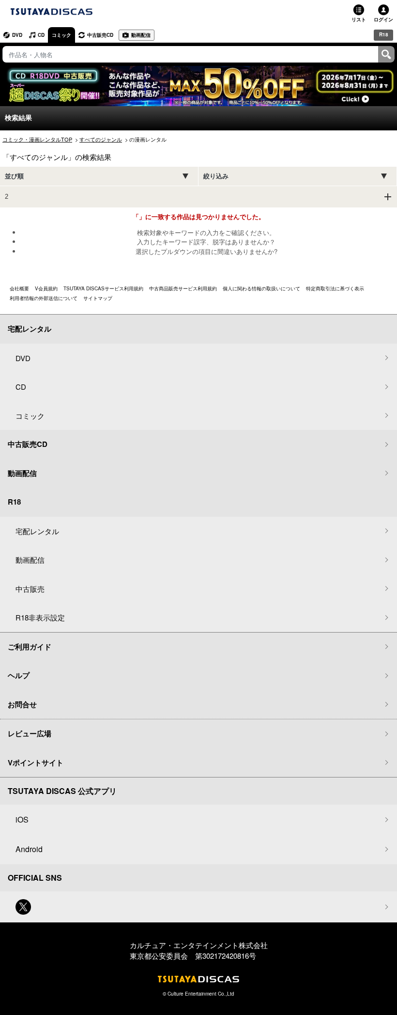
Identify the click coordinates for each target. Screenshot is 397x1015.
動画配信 (141, 35)
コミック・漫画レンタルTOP (37, 139)
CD (41, 35)
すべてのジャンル (100, 139)
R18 (383, 34)
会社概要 (19, 288)
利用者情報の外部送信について (43, 298)
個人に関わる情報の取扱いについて (261, 288)
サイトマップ (97, 298)
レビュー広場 (29, 733)
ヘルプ (19, 675)
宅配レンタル (37, 531)
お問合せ (22, 704)
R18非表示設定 (40, 617)
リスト (358, 19)
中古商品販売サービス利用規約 (183, 288)
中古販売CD (100, 35)
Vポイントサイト (35, 762)
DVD (17, 35)
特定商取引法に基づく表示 (335, 288)
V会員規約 (46, 288)
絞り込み (216, 176)
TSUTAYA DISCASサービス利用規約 (103, 288)
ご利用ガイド (29, 646)
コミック (61, 35)
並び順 (14, 176)
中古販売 (30, 589)
